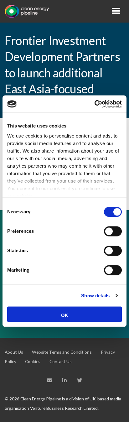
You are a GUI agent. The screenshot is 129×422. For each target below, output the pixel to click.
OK (64, 315)
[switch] (113, 231)
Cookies (32, 361)
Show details (95, 295)
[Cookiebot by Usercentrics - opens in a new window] (94, 104)
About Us (14, 352)
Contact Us (60, 361)
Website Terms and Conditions (62, 352)
